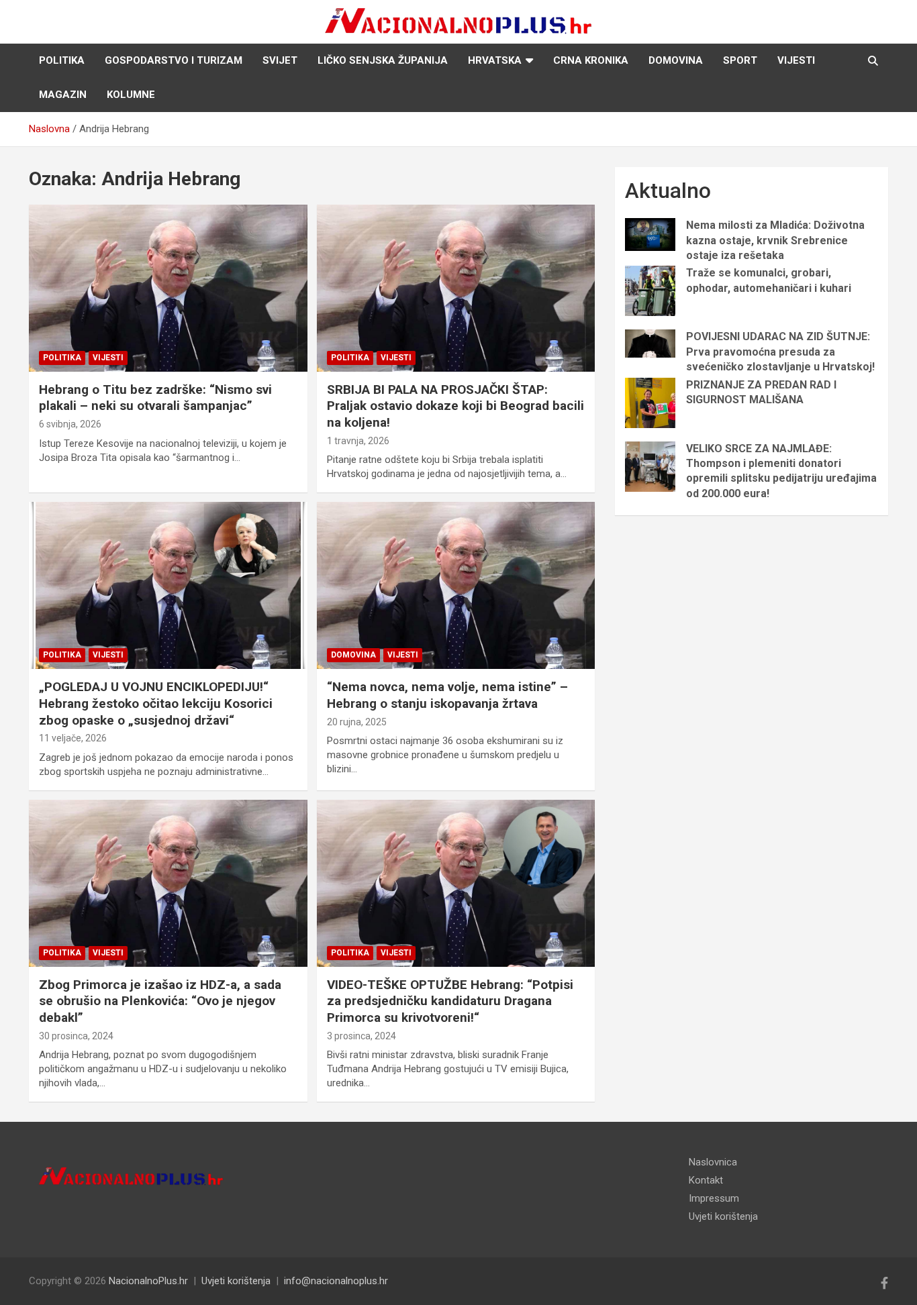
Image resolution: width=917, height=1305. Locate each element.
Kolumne (131, 95)
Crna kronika (590, 60)
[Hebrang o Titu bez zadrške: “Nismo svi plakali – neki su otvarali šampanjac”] (168, 288)
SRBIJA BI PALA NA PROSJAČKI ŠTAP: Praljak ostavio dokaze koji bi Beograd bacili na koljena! (455, 406)
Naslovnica (713, 1162)
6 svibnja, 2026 (70, 424)
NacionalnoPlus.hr (148, 1281)
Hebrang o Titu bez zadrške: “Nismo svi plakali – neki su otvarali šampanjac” (155, 398)
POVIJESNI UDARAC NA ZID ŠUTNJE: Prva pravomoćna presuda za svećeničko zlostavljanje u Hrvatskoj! (780, 351)
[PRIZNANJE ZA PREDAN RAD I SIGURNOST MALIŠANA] (650, 403)
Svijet (279, 60)
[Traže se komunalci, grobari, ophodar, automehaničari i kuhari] (650, 291)
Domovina (675, 60)
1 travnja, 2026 (358, 440)
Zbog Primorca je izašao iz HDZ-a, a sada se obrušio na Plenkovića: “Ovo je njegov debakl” (160, 1001)
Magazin (63, 95)
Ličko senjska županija (383, 60)
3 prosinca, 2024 (361, 1036)
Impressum (714, 1198)
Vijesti (796, 60)
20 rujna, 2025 (357, 722)
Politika (62, 60)
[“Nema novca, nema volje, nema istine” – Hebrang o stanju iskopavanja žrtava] (455, 586)
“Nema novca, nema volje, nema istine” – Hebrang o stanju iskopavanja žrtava (447, 695)
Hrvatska (495, 60)
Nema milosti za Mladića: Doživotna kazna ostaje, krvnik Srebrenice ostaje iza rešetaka (775, 240)
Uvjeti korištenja (723, 1216)
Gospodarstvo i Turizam (173, 60)
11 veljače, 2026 (73, 738)
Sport (740, 60)
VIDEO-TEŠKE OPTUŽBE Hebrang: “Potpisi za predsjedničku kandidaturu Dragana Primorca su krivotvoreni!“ (450, 1001)
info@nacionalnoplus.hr (336, 1281)
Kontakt (706, 1180)
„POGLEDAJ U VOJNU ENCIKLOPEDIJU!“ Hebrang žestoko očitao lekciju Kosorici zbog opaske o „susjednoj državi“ (156, 703)
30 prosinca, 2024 (76, 1036)
